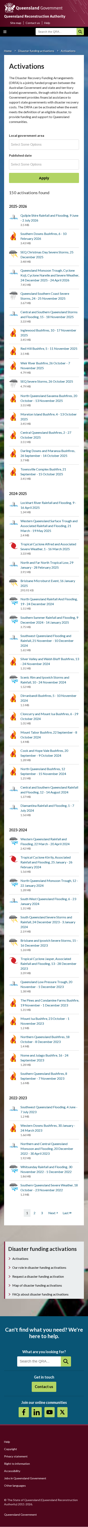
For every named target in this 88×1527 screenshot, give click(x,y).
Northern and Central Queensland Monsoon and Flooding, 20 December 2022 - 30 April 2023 (46, 1148)
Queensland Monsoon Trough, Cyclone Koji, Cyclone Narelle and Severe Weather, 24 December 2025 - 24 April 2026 (49, 275)
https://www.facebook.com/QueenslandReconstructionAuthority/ (24, 1412)
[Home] (44, 11)
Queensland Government (20, 1514)
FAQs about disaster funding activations (40, 1294)
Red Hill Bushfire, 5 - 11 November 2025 (48, 348)
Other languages (15, 1485)
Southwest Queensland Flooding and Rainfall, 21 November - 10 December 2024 (47, 640)
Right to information (17, 1463)
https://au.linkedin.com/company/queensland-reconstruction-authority (37, 1412)
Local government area (26, 135)
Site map (15, 23)
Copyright (10, 1449)
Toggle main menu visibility (5, 32)
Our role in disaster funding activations (39, 1267)
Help (47, 23)
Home (8, 51)
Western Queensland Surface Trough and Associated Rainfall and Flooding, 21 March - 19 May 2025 (49, 526)
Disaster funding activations (36, 51)
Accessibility (12, 1471)
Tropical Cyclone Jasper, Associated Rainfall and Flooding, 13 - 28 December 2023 (48, 963)
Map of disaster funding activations (37, 1285)
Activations (20, 1258)
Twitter (62, 1412)
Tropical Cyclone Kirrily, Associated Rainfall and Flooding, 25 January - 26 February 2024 (46, 862)
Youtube (49, 1412)
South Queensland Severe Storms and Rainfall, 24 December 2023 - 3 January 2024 (47, 922)
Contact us (33, 23)
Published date (20, 155)
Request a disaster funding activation (38, 1276)
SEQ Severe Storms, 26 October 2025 (46, 381)
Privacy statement (16, 1456)
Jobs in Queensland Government (25, 1478)
